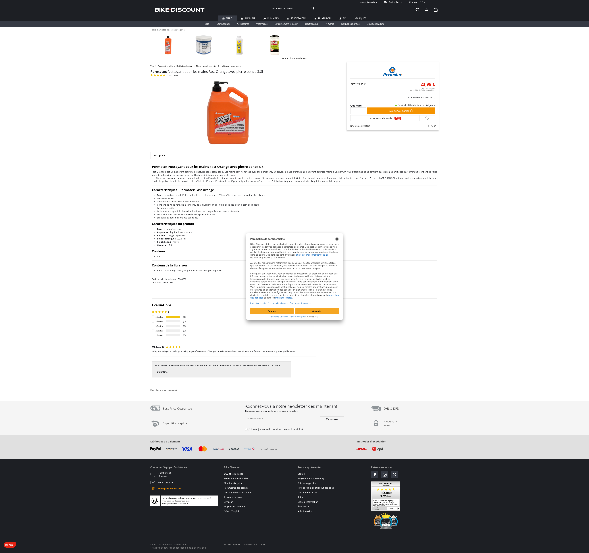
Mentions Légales (233, 483)
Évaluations (303, 506)
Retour (301, 497)
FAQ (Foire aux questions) (311, 478)
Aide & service (305, 511)
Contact (301, 473)
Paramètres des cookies (236, 487)
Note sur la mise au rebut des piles (316, 487)
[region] (294, 44)
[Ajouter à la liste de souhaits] (427, 118)
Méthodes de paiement (165, 441)
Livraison (228, 501)
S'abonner (332, 419)
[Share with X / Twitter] (431, 126)
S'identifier (162, 371)
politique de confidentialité (287, 429)
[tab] (158, 155)
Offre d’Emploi (231, 511)
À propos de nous (233, 497)
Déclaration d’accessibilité (237, 492)
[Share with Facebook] (427, 126)
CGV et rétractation (234, 473)
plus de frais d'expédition (422, 90)
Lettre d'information (308, 501)
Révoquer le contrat (169, 488)
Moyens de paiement (235, 506)
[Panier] (435, 9)
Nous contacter (166, 482)
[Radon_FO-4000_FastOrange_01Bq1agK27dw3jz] (228, 112)
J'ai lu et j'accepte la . (276, 429)
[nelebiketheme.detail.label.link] (168, 45)
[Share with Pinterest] (434, 126)
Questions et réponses (164, 474)
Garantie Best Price (307, 492)
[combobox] (290, 8)
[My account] (426, 9)
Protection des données (236, 478)
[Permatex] (392, 71)
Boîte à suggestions (308, 483)
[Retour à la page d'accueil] (179, 10)
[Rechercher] (313, 8)
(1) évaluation (172, 75)
